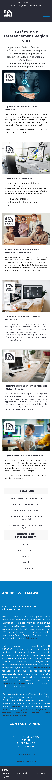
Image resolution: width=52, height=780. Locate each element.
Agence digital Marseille (18, 178)
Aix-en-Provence (26, 550)
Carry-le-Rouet (26, 568)
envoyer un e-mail (26, 761)
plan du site (22, 773)
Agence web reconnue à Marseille (24, 455)
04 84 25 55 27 (24, 2)
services (16, 706)
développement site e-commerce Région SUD (26, 517)
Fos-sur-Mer (26, 556)
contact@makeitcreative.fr (26, 6)
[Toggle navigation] (46, 13)
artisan (36, 712)
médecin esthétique (14, 712)
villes (4, 709)
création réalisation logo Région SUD (26, 498)
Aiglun (26, 544)
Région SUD (43, 709)
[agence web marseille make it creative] (5, 770)
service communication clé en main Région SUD (26, 526)
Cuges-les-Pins (26, 709)
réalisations (31, 638)
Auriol (26, 562)
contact (6, 773)
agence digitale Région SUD (26, 504)
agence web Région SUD (26, 510)
